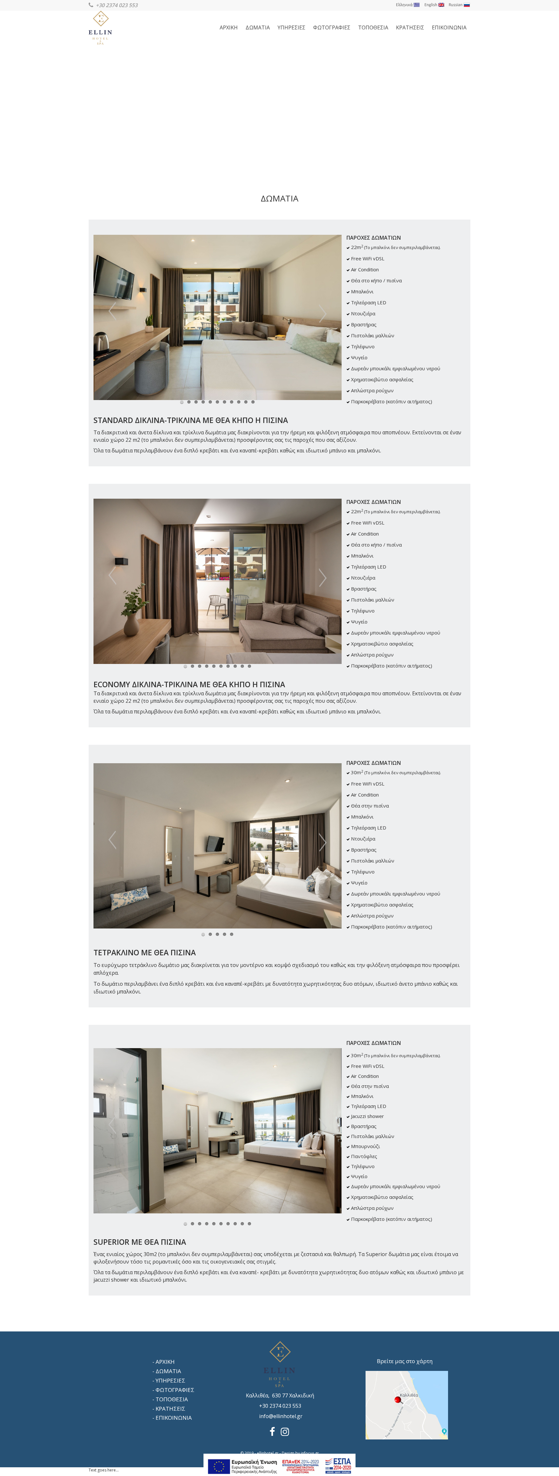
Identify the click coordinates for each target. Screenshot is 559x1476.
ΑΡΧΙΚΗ (229, 27)
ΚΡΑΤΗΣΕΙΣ (410, 27)
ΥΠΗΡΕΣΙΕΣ (291, 27)
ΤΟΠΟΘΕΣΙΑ (373, 27)
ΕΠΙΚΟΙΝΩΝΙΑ (449, 27)
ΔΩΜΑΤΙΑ (258, 27)
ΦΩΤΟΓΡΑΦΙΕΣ (331, 27)
